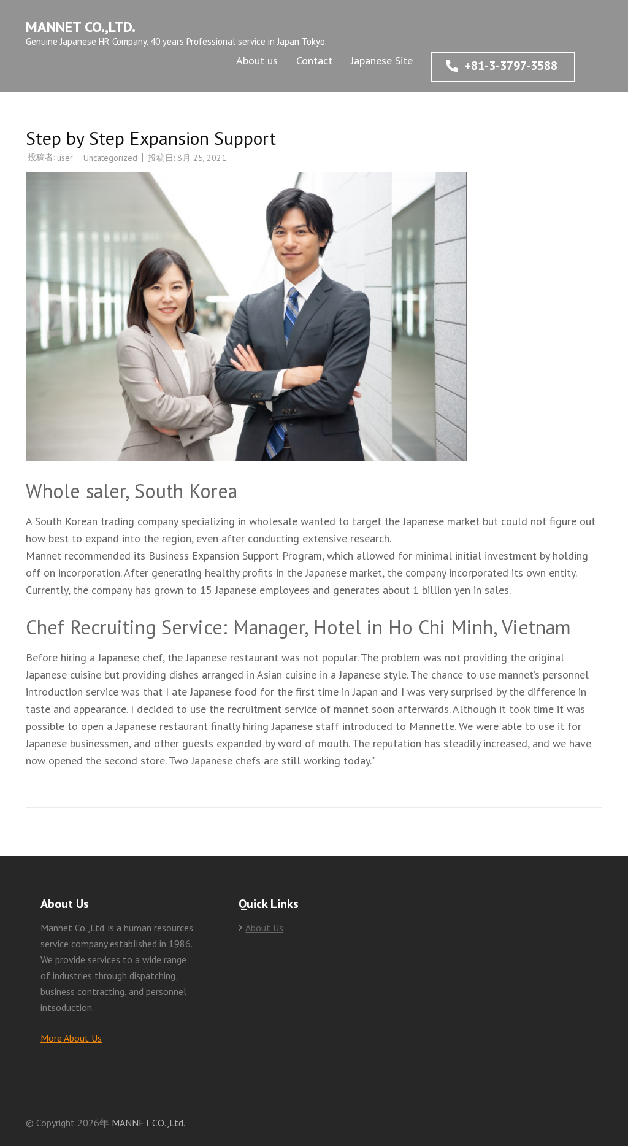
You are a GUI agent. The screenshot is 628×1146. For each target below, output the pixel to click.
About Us (264, 927)
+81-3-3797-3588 (510, 66)
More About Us (71, 1038)
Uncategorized (110, 157)
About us (257, 60)
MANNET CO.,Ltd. (81, 26)
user (65, 157)
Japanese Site (382, 60)
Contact (314, 60)
